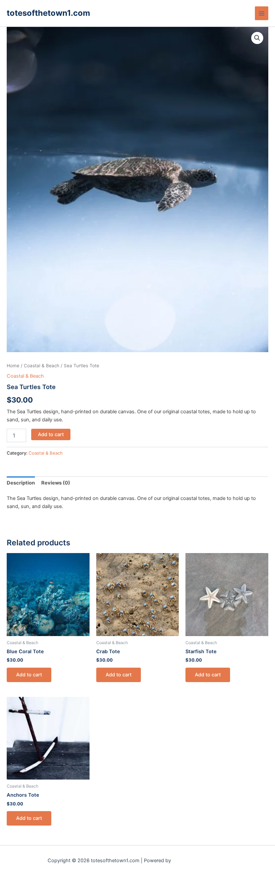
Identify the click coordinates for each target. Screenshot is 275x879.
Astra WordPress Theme (200, 860)
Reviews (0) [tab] (55, 483)
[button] (257, 38)
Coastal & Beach (41, 365)
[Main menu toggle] (261, 13)
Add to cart (51, 434)
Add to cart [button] (29, 675)
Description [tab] (21, 483)
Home (13, 365)
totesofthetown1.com (48, 13)
